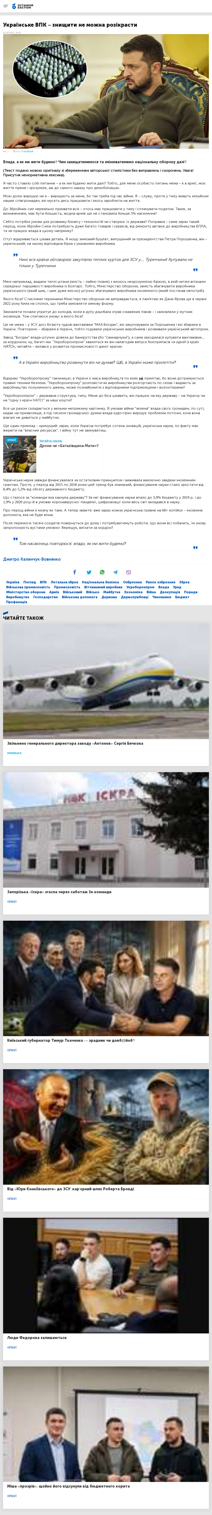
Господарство (45, 597)
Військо (92, 592)
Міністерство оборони (25, 592)
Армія (54, 592)
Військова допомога (80, 597)
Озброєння (132, 582)
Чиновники (161, 597)
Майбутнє (111, 592)
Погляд (29, 582)
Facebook (28, 151)
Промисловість (67, 587)
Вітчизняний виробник (103, 587)
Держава (109, 597)
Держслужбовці (134, 597)
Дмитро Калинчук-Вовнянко (32, 559)
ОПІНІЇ (11, 440)
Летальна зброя (64, 582)
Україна (12, 582)
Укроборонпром (140, 587)
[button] (79, 574)
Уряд (177, 587)
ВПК (43, 582)
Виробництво (17, 597)
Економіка (133, 592)
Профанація (16, 602)
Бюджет (182, 597)
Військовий (72, 592)
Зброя (184, 582)
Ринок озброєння (160, 582)
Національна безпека (100, 582)
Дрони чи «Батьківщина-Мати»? (69, 446)
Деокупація (170, 592)
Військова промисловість (28, 587)
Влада (163, 587)
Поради (191, 592)
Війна (151, 592)
